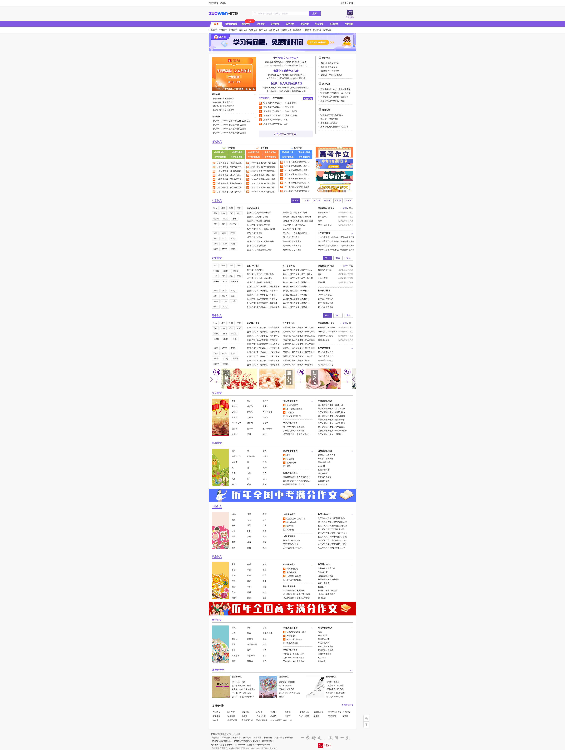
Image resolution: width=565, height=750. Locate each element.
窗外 (320, 274)
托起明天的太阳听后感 (335, 693)
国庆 (234, 661)
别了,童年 (322, 657)
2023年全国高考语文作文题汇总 (236, 121)
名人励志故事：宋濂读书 (293, 590)
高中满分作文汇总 (325, 365)
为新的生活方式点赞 (326, 568)
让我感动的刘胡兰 (325, 576)
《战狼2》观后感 (293, 576)
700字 (215, 301)
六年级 (348, 200)
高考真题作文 (228, 98)
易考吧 (273, 716)
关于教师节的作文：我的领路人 (331, 427)
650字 (233, 296)
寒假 (249, 628)
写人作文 (287, 225)
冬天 (264, 451)
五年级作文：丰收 (280, 119)
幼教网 (215, 720)
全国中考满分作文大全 (286, 70)
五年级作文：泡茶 (337, 101)
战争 (249, 650)
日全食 (265, 456)
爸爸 (249, 514)
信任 (264, 592)
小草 (288, 455)
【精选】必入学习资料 (329, 63)
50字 (215, 233)
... (255, 94)
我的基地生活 (292, 569)
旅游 (234, 633)
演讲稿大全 (286, 30)
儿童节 (234, 417)
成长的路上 (259, 270)
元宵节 (250, 417)
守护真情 (295, 237)
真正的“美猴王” (285, 685)
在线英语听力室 (335, 712)
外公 (234, 525)
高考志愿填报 (261, 720)
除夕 (249, 401)
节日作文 (217, 393)
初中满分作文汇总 (325, 299)
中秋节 (234, 406)
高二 (338, 315)
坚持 (234, 592)
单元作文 (319, 24)
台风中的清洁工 (298, 225)
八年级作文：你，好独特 (339, 93)
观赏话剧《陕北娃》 (287, 682)
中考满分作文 (228, 102)
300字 (233, 239)
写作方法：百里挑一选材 (293, 654)
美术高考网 (232, 720)
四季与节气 (236, 456)
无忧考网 (332, 716)
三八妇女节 (236, 423)
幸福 (249, 570)
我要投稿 (327, 30)
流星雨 (234, 462)
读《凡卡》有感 (238, 682)
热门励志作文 (324, 564)
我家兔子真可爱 (263, 221)
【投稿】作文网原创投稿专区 (286, 83)
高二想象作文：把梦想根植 (267, 352)
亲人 (234, 548)
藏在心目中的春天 (325, 459)
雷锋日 (265, 417)
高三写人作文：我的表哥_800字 (331, 548)
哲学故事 (297, 30)
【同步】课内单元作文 (329, 67)
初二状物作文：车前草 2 (266, 299)
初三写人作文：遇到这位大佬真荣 (332, 526)
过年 (249, 633)
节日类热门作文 (325, 401)
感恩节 (250, 412)
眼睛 (264, 542)
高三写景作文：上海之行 (302, 356)
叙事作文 (251, 241)
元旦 (249, 434)
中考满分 (218, 102)
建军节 (234, 434)
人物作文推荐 (289, 514)
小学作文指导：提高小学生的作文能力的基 (336, 245)
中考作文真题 (254, 157)
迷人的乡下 (323, 473)
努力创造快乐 (323, 340)
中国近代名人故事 (298, 91)
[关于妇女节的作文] (323, 388)
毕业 (264, 656)
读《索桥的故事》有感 (241, 685)
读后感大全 (274, 30)
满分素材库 (271, 91)
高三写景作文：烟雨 (300, 360)
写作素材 (216, 94)
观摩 (320, 221)
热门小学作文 (253, 208)
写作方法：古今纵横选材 (293, 657)
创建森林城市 (323, 639)
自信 (249, 575)
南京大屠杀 (267, 633)
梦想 (264, 587)
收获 (249, 587)
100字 (223, 233)
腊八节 (265, 434)
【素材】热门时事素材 (329, 71)
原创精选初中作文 (326, 266)
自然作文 (217, 443)
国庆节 (265, 401)
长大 (264, 650)
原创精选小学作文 (326, 208)
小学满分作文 (220, 152)
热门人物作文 (324, 514)
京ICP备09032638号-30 (221, 741)
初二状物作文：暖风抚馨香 (267, 307)
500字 (215, 249)
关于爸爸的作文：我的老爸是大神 (332, 522)
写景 (231, 208)
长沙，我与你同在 (294, 639)
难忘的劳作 (261, 245)
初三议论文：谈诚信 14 (300, 299)
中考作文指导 (270, 157)
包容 (264, 575)
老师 (345, 208)
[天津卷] (304, 65)
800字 (233, 301)
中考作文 (223, 30)
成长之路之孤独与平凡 (327, 332)
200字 (215, 239)
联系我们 (289, 737)
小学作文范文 (220, 157)
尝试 (249, 592)
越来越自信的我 (324, 270)
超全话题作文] (300, 78)
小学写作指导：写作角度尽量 (229, 179)
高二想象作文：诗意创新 (266, 340)
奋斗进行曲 (323, 217)
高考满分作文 (288, 152)
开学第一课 (252, 644)
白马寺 (259, 237)
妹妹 (234, 536)
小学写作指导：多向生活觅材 (229, 175)
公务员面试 (304, 712)
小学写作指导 (236, 152)
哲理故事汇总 (228, 106)
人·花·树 (321, 466)
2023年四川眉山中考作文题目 (263, 192)
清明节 (265, 423)
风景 (234, 479)
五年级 (338, 200)
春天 (264, 473)
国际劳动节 (267, 412)
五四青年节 (267, 429)
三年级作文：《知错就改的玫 (284, 111)
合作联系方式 (347, 705)
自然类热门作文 (325, 451)
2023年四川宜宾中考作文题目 (263, 179)
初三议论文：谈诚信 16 (300, 291)
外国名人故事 (283, 91)
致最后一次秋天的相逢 (266, 229)
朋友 (234, 542)
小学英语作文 (236, 157)
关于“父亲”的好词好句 (292, 548)
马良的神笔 (296, 245)
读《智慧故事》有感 (298, 212)
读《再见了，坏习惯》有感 (301, 221)
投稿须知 (268, 737)
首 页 (216, 24)
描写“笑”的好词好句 (291, 540)
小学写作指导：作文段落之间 (229, 187)
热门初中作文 (253, 266)
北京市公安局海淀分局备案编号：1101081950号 (253, 741)
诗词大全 (243, 30)
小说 (225, 281)
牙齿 (249, 548)
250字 (224, 239)
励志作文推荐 (289, 564)
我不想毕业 (323, 635)
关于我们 (216, 737)
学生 (351, 208)
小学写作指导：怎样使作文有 (229, 192)
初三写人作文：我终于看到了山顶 (332, 533)
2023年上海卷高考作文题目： (297, 170)
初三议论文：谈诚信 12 (300, 307)
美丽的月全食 (323, 481)
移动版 (223, 3)
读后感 (216, 219)
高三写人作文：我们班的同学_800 (332, 540)
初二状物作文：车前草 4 (266, 291)
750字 (224, 301)
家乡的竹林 (291, 462)
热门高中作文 (253, 323)
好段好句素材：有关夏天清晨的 (296, 481)
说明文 (226, 271)
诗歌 (215, 224)
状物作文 (251, 212)
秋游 (264, 639)
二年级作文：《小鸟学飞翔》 (284, 103)
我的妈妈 (290, 526)
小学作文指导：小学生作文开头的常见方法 (336, 237)
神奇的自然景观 (324, 477)
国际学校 (246, 24)
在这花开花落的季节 (326, 455)
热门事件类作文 (325, 628)
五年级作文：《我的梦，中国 (284, 115)
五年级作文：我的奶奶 (338, 97)
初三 (349, 258)
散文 (239, 213)
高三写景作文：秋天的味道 (303, 327)
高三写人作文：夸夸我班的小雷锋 (332, 544)
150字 (232, 233)
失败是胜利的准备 (264, 250)
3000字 (226, 364)
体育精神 (324, 115)
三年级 (317, 200)
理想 (234, 581)
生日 (264, 661)
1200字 (226, 359)
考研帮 (288, 716)
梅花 (234, 484)
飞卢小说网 (304, 716)
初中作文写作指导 (325, 307)
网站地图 (247, 737)
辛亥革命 (251, 656)
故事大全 (253, 30)
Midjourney (287, 720)
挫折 (234, 587)
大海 (249, 473)
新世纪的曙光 (292, 405)
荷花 (249, 484)
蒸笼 (320, 632)
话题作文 (304, 24)
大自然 (265, 468)
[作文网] (224, 13)
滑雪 (264, 628)
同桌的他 (290, 530)
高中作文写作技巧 (325, 360)
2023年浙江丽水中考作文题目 (263, 167)
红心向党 (290, 412)
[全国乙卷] (296, 65)
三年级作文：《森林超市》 (283, 107)
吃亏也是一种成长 (325, 646)
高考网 (259, 712)
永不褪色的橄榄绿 (294, 409)
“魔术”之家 (296, 229)
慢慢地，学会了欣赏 (326, 594)
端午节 (234, 429)
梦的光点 (322, 661)
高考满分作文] (299, 75)
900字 (215, 307)
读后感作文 (237, 676)
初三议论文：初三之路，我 (301, 278)
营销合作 (226, 737)
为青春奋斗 (291, 636)
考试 (234, 628)
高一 (327, 315)
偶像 (234, 520)
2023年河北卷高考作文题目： (297, 162)
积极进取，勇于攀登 (326, 327)
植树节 (250, 423)
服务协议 (257, 737)
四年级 (327, 200)
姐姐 (249, 531)
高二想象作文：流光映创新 (267, 344)
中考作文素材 (270, 152)
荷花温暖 (290, 459)
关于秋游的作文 (302, 87)
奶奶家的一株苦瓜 (264, 212)
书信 (223, 213)
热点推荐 (216, 116)
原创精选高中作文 (326, 323)
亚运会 (250, 661)
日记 (231, 213)
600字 (233, 249)
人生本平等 (323, 278)
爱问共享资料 (247, 720)
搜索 (314, 13)
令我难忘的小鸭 (263, 225)
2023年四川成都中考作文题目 (263, 171)
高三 (349, 315)
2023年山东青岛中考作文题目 (263, 175)
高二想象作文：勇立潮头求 (267, 327)
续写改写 (234, 281)
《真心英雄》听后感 (334, 685)
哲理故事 (218, 106)
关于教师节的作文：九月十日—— (332, 405)
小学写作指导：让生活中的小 (229, 183)
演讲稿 (226, 219)
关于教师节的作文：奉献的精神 (331, 412)
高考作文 (233, 30)
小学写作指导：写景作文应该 (229, 163)
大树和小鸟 (296, 241)
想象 (234, 219)
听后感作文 (331, 676)
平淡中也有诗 (323, 643)
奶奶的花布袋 (262, 217)
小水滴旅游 (296, 250)
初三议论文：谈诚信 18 (300, 282)
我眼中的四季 (323, 470)
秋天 (234, 451)
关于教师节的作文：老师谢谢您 (331, 416)
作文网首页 (213, 3)
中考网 (273, 712)
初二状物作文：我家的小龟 (267, 286)
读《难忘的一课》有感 (241, 693)
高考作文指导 (304, 157)
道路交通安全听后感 (334, 696)
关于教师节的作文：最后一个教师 (332, 431)
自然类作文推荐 (290, 451)
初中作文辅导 (324, 290)
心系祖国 (333, 123)
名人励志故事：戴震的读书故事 (296, 594)
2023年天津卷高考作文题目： (297, 174)
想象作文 (287, 241)
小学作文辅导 (324, 233)
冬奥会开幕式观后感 (339, 127)
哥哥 (234, 531)
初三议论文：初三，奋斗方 (301, 274)
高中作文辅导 (324, 348)
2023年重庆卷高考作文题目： (297, 178)
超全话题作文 (228, 110)
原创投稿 (267, 103)
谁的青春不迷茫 (324, 654)
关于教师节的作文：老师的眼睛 (331, 423)
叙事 (223, 208)
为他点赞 (322, 598)
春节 (234, 401)
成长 (264, 564)
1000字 (225, 307)
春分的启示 (291, 572)
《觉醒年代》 (333, 119)
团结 (249, 598)
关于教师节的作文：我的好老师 (331, 408)
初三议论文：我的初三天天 (301, 270)
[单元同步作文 (272, 78)
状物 (239, 208)
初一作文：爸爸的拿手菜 (339, 89)
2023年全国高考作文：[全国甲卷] (278, 65)
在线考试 (216, 712)
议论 (215, 213)
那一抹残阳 (323, 484)
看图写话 (232, 224)
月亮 (234, 473)
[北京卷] (303, 62)
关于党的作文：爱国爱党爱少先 (296, 434)
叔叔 (249, 542)
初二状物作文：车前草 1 (266, 303)
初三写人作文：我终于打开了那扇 (332, 537)
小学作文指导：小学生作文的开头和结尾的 (336, 241)
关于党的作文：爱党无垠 (293, 427)
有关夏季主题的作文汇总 (293, 484)
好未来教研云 (276, 720)
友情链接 (236, 737)
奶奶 (264, 520)
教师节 (250, 406)
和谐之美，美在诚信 (263, 278)
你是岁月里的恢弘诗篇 (296, 518)
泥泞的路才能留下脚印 (296, 632)
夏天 (264, 484)
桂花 (264, 479)
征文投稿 (326, 110)
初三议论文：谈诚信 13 (300, 303)
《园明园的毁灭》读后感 (300, 217)
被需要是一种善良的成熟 (328, 579)
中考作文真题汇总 (325, 295)
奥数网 (288, 712)
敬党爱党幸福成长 (294, 416)
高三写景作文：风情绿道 (302, 365)
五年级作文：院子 (280, 124)
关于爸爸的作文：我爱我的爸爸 (331, 518)
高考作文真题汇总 (325, 356)
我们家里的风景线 (325, 650)
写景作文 (251, 229)
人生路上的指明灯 (264, 282)
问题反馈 (278, 737)
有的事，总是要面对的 (327, 590)
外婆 (249, 525)
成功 (264, 598)
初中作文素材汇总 (325, 303)
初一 (327, 258)
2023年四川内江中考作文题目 (263, 187)
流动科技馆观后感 (286, 689)
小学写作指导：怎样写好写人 (229, 167)
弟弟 (264, 531)
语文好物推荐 (231, 24)
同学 (264, 525)
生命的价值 (323, 572)
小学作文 (260, 24)
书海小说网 (261, 716)
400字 (224, 244)
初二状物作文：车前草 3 (266, 295)
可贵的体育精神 (336, 115)
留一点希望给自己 (294, 580)
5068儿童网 (319, 712)
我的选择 (322, 587)
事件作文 (217, 620)
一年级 (296, 200)
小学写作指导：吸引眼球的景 (229, 171)
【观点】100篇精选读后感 (331, 75)
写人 (215, 208)
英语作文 (334, 24)
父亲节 (234, 412)
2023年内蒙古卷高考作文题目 (297, 187)
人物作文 (217, 506)
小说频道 (307, 30)
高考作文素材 (304, 152)
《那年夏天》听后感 (334, 689)
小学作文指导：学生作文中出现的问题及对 (336, 250)
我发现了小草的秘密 (265, 241)
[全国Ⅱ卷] (296, 62)
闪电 (264, 462)
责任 (234, 575)
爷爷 (249, 520)
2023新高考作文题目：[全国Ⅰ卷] (278, 62)
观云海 (259, 233)
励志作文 (217, 556)
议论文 (216, 271)
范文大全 (263, 30)
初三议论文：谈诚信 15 (300, 295)
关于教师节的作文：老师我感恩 (331, 419)
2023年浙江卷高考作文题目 (234, 125)
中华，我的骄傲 (324, 225)
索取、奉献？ (323, 583)
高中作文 (290, 24)
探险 (264, 644)
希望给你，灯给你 (325, 336)
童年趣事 (235, 656)
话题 (223, 224)
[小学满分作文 (273, 75)
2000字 (216, 364)
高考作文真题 (288, 157)
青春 (264, 581)
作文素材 (349, 24)
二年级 (306, 200)
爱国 (234, 564)
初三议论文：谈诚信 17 (300, 286)
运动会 (234, 639)
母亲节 (265, 406)
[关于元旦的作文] (239, 388)
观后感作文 (284, 676)
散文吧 (316, 716)
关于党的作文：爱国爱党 (293, 431)
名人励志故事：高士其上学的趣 (296, 598)
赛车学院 (245, 712)
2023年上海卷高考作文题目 (234, 129)
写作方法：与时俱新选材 (293, 661)
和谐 (234, 598)
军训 (234, 644)
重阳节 (250, 429)
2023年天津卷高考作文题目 (234, 133)
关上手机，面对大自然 (264, 274)
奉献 (234, 570)
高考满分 (218, 98)
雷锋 (249, 536)
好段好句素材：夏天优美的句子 (296, 477)
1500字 (235, 359)
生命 (264, 570)
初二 (338, 258)
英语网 (345, 716)
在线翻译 (346, 712)
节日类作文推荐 (290, 401)
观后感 (323, 119)
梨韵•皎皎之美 (324, 462)
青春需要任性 (323, 212)
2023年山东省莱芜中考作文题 (263, 163)
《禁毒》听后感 (332, 682)
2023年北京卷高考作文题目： (297, 166)
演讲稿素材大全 (286, 78)
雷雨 (288, 466)
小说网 (244, 716)
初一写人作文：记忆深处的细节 (331, 529)
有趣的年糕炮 (292, 643)
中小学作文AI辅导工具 (286, 57)
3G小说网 (231, 716)
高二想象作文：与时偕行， (267, 336)
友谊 (249, 564)
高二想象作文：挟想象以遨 (267, 348)
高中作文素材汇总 (325, 352)
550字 (224, 249)
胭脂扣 (282, 696)
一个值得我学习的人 (300, 233)
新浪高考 (216, 716)
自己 (264, 536)
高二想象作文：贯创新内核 (267, 332)
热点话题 (317, 30)
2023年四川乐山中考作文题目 (263, 183)
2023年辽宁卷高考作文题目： (297, 191)
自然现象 (251, 456)
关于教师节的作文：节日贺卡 (330, 434)
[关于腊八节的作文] (277, 388)
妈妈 (234, 514)
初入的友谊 (291, 522)
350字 (215, 244)
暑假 (234, 650)
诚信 (249, 581)
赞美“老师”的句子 (290, 544)
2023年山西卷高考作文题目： (297, 183)
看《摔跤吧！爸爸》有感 (289, 693)
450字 (233, 244)
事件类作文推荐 (290, 628)
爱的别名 (322, 282)
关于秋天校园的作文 (286, 87)
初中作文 (275, 24)
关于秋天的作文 (269, 87)
